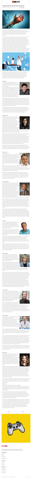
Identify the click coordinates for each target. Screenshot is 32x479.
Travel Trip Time (4, 472)
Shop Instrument (4, 469)
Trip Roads (3, 464)
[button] (28, 1)
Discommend (3, 461)
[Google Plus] (22, 7)
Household (4, 7)
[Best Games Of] (16, 428)
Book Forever (3, 453)
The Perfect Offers (4, 458)
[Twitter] (21, 7)
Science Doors (3, 456)
